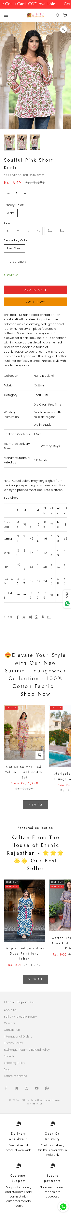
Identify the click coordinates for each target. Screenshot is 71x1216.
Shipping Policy (14, 1063)
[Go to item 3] (34, 142)
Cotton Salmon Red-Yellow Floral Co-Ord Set (24, 772)
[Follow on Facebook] (6, 1088)
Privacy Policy (13, 1043)
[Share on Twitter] (24, 617)
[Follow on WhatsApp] (47, 1088)
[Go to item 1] (9, 142)
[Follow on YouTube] (37, 1088)
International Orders (18, 1037)
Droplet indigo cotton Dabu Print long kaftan (25, 953)
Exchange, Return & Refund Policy (27, 1050)
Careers (9, 1023)
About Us (10, 1010)
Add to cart (35, 290)
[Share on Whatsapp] (36, 617)
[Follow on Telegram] (16, 1088)
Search (9, 1056)
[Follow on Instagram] (26, 1088)
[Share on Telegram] (30, 617)
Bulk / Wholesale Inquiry (20, 1017)
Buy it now (35, 302)
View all (35, 804)
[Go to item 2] (22, 142)
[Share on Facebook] (18, 617)
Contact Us (12, 1030)
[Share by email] (49, 617)
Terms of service (15, 1076)
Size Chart (19, 262)
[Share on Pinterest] (43, 617)
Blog (7, 1069)
